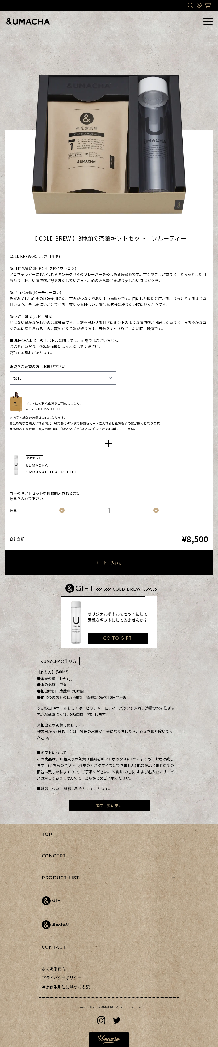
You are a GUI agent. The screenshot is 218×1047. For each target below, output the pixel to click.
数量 (13, 510)
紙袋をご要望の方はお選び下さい (37, 366)
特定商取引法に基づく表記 (66, 987)
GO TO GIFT (117, 638)
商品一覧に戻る (109, 805)
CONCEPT (54, 855)
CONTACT (54, 947)
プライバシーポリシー (62, 977)
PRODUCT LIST (60, 877)
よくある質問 (54, 968)
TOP (47, 834)
